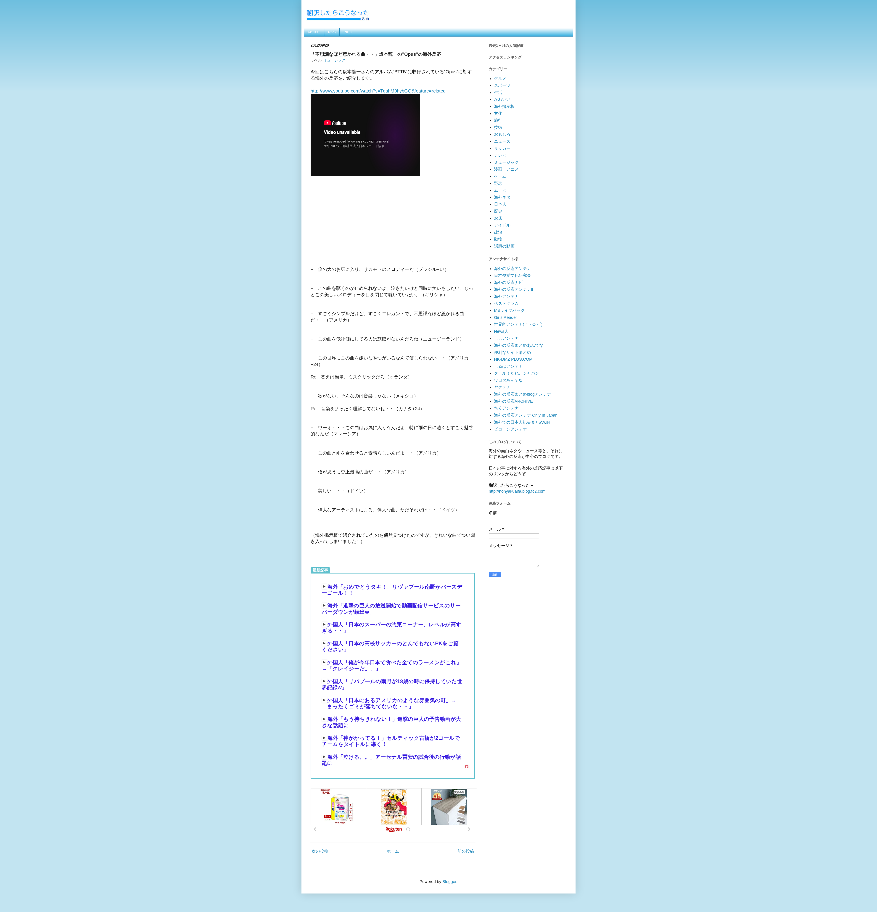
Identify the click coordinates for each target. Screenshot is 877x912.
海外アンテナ (506, 296)
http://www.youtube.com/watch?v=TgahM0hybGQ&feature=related (378, 90)
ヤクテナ (502, 387)
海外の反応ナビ (508, 282)
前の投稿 (465, 851)
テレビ (500, 155)
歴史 (498, 211)
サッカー (502, 148)
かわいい (502, 99)
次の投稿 (320, 851)
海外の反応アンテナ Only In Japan (525, 415)
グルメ (500, 78)
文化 (498, 113)
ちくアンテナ (506, 408)
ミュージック (334, 60)
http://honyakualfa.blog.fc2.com (517, 491)
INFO (347, 32)
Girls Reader (505, 317)
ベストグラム (506, 303)
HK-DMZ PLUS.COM (513, 359)
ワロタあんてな (508, 380)
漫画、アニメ (506, 169)
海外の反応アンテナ (512, 268)
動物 (498, 239)
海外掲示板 (504, 106)
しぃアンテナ (506, 338)
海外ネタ (502, 197)
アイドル (502, 225)
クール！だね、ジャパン (516, 373)
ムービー (502, 190)
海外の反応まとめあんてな (518, 345)
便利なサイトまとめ (512, 352)
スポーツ (502, 85)
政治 (498, 232)
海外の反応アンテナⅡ (513, 289)
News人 (501, 331)
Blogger (449, 881)
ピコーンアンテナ (510, 429)
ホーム (393, 851)
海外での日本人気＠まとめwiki (522, 422)
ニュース (502, 141)
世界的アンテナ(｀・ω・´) (518, 324)
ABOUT (313, 32)
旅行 (498, 120)
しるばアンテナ (508, 366)
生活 (498, 92)
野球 (498, 183)
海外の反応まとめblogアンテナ (522, 394)
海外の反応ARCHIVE (513, 401)
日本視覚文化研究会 (512, 275)
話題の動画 (504, 246)
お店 (498, 218)
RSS (332, 32)
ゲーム (500, 176)
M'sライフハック (509, 310)
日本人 (500, 204)
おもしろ (502, 134)
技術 (498, 127)
